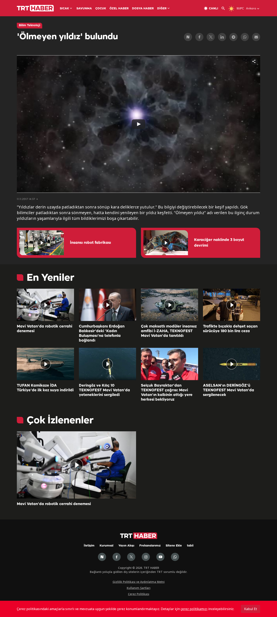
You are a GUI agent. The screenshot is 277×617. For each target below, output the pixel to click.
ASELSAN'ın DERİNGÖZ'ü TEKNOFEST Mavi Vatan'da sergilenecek (228, 390)
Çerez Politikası (138, 594)
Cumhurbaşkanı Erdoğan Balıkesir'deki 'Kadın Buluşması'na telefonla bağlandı (102, 333)
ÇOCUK (100, 8)
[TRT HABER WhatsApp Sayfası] (175, 557)
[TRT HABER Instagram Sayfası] (146, 557)
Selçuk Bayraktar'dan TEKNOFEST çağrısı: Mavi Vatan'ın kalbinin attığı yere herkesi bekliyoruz (166, 393)
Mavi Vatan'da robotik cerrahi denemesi (44, 328)
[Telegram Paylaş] (233, 37)
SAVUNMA (84, 8)
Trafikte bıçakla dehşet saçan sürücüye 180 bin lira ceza (230, 328)
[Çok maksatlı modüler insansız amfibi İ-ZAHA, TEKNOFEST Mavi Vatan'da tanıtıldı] (169, 305)
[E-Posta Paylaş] (256, 37)
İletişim (89, 545)
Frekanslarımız (150, 545)
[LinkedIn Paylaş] (222, 37)
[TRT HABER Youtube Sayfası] (160, 557)
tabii (190, 545)
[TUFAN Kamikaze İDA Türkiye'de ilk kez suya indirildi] (45, 364)
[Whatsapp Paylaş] (245, 37)
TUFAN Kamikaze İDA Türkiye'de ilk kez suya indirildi (45, 388)
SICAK (64, 8)
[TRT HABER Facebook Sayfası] (117, 557)
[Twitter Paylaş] (211, 37)
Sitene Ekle (174, 545)
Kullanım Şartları (138, 588)
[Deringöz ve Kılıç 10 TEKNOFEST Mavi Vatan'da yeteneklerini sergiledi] (107, 364)
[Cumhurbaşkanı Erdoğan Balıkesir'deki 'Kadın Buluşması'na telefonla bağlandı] (107, 305)
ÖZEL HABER (119, 8)
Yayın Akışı (126, 545)
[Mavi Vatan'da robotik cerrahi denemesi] (45, 305)
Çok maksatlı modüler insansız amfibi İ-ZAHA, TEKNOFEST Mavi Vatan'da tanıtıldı (169, 331)
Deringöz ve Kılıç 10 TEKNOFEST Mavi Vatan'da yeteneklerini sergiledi (104, 390)
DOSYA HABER (143, 8)
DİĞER (161, 8)
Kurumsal (106, 545)
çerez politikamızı (194, 609)
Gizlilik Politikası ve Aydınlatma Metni (139, 582)
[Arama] (224, 8)
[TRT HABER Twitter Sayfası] (131, 557)
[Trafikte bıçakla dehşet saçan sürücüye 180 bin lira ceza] (231, 305)
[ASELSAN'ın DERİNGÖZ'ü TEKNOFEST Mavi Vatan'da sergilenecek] (231, 364)
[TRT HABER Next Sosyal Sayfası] (102, 557)
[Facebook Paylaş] (199, 37)
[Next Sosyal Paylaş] (188, 37)
